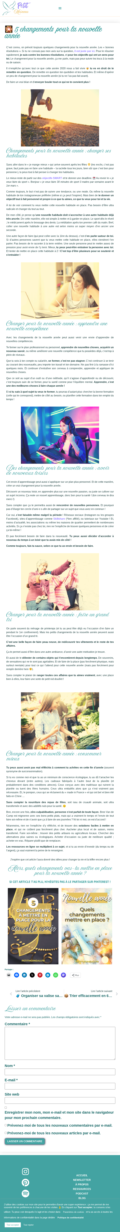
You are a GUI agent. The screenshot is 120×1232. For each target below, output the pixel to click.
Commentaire (17, 1024)
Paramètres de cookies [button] (73, 1212)
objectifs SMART (52, 178)
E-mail (11, 1080)
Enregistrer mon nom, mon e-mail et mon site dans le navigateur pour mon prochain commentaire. (59, 1115)
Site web (12, 1094)
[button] (60, 8)
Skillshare (59, 518)
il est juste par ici (84, 51)
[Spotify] (25, 1193)
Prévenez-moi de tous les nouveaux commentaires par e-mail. (59, 1125)
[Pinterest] (25, 1182)
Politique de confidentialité (71, 1217)
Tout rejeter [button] (28, 1225)
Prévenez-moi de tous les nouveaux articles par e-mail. (54, 1133)
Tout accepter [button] (13, 1225)
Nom (10, 1066)
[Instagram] (25, 1171)
